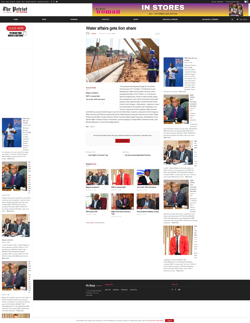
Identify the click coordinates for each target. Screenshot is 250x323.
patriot (94, 33)
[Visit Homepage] (15, 10)
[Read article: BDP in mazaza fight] (122, 177)
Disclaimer (124, 290)
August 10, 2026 (116, 216)
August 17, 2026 (116, 190)
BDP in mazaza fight (93, 96)
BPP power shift (91, 211)
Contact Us (133, 290)
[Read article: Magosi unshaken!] (97, 177)
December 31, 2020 (104, 33)
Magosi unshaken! (7, 240)
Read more (10, 159)
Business (12, 1)
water (92, 126)
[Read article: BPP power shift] (97, 201)
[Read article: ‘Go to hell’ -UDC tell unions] (148, 177)
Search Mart (89, 295)
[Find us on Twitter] (54, 1)
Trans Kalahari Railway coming (148, 211)
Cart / (243, 19)
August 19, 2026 (91, 190)
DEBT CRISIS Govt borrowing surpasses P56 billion (29, 177)
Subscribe (124, 141)
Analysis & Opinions (31, 1)
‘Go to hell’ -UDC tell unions (95, 99)
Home (3, 1)
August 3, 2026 (142, 214)
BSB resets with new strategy (26, 121)
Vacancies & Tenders (43, 1)
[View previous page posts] (99, 103)
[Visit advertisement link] (170, 9)
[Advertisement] (16, 80)
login (92, 223)
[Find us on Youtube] (56, 1)
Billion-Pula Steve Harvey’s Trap (120, 212)
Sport (23, 1)
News (7, 1)
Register (221, 1)
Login (214, 1)
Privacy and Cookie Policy (155, 320)
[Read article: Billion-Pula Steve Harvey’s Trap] (122, 201)
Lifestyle (18, 1)
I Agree (169, 320)
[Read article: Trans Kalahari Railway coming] (148, 201)
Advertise (116, 290)
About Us (108, 290)
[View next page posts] (103, 103)
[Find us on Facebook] (51, 1)
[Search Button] (232, 19)
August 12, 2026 (91, 214)
